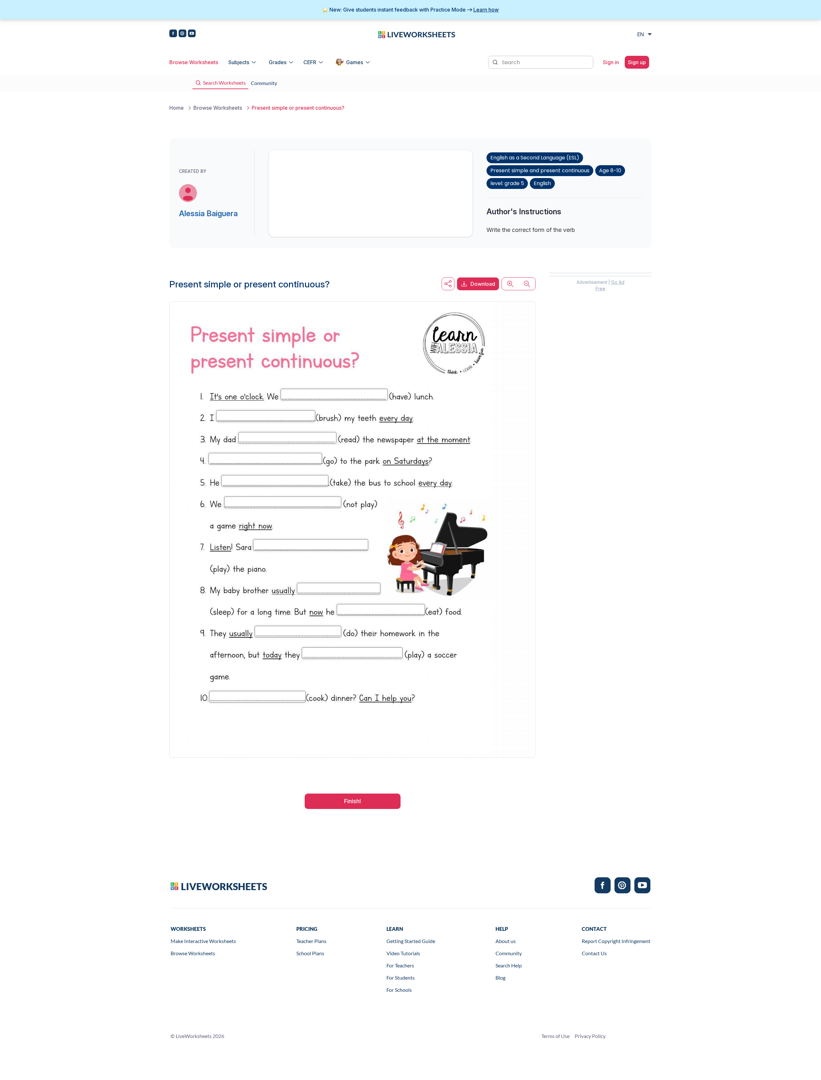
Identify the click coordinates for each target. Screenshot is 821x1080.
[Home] (416, 34)
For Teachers (400, 965)
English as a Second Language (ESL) (534, 157)
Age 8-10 (610, 170)
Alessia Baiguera (208, 213)
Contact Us (594, 953)
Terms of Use (555, 1036)
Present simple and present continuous (539, 170)
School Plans (310, 953)
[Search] (496, 61)
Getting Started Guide (410, 941)
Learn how (486, 9)
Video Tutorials (403, 953)
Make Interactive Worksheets (203, 941)
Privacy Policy (590, 1036)
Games (354, 62)
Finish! (352, 801)
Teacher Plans (311, 941)
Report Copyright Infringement (616, 941)
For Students (400, 977)
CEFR (309, 62)
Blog (500, 977)
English (542, 183)
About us (505, 941)
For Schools (399, 990)
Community (508, 953)
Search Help (508, 965)
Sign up (637, 62)
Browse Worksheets (193, 62)
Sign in (611, 62)
